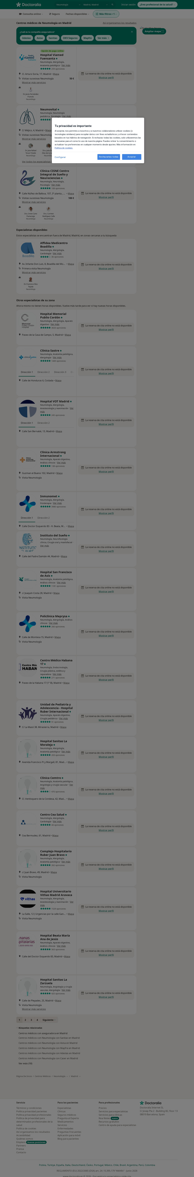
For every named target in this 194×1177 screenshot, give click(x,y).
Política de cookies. (64, 148)
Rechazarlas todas (108, 157)
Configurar (60, 157)
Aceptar (132, 157)
